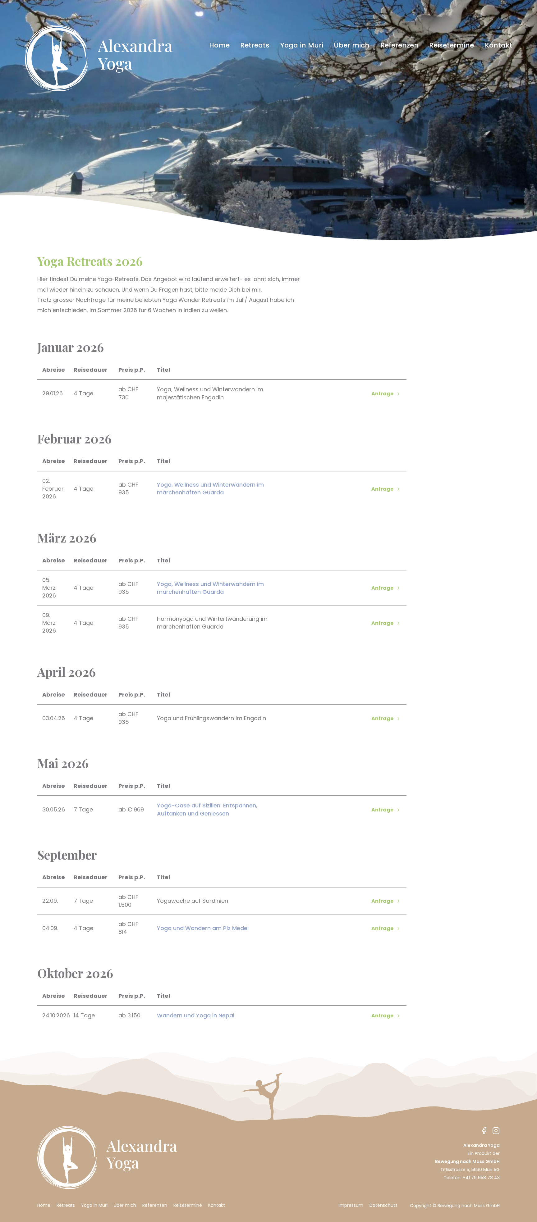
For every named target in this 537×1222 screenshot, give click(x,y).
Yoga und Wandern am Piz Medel (203, 928)
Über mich (351, 45)
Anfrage (382, 393)
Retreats (254, 45)
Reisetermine (451, 45)
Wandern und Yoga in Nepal (195, 1015)
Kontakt (498, 45)
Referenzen (399, 45)
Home (219, 45)
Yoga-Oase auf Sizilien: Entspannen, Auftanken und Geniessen (207, 809)
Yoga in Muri (301, 45)
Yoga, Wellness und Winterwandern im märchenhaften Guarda (210, 488)
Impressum (351, 1205)
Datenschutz (383, 1205)
